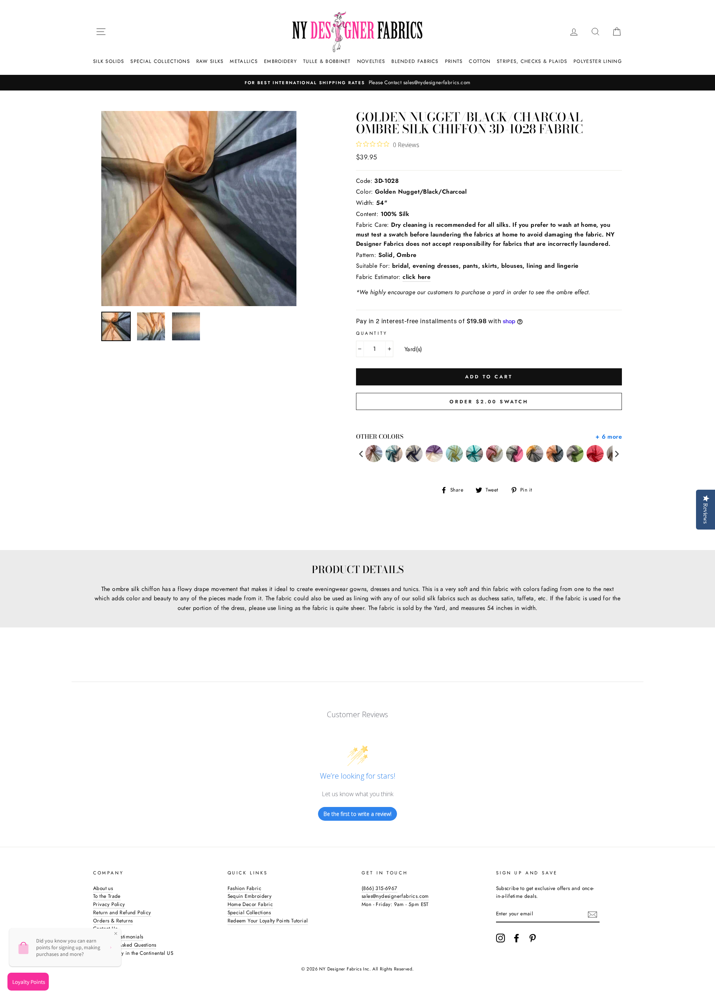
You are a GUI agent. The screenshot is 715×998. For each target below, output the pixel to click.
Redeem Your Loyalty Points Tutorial (268, 920)
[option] (357, 83)
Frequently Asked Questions (124, 944)
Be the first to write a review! (357, 813)
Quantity (372, 333)
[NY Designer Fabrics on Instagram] (500, 938)
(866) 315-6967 (379, 888)
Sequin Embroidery (250, 896)
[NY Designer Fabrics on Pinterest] (532, 938)
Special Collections (160, 61)
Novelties (371, 61)
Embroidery (280, 61)
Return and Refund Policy (122, 912)
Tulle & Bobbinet (327, 61)
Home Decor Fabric (250, 904)
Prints (454, 61)
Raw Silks (210, 61)
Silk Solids (108, 61)
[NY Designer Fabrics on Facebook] (516, 938)
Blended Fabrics (415, 61)
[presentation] (361, 453)
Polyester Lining (597, 61)
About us (103, 888)
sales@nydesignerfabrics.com (395, 896)
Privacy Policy (109, 904)
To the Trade (107, 896)
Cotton (479, 61)
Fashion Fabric (245, 888)
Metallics (244, 61)
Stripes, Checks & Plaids (532, 61)
